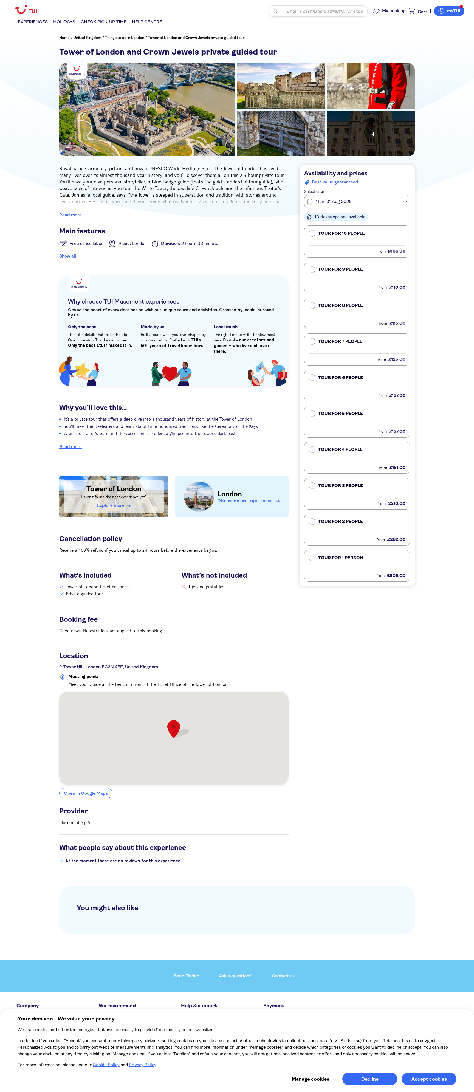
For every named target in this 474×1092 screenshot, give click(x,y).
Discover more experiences (245, 500)
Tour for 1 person (340, 557)
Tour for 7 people (340, 341)
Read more (70, 214)
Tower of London (113, 489)
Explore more (111, 505)
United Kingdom (87, 37)
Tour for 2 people (340, 521)
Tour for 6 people (340, 377)
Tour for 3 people (340, 485)
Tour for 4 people (340, 449)
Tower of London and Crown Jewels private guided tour (196, 37)
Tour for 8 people (340, 305)
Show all (67, 256)
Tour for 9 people (340, 269)
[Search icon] (275, 11)
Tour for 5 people (340, 413)
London (230, 494)
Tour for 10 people (341, 233)
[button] (357, 242)
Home (64, 37)
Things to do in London (124, 37)
